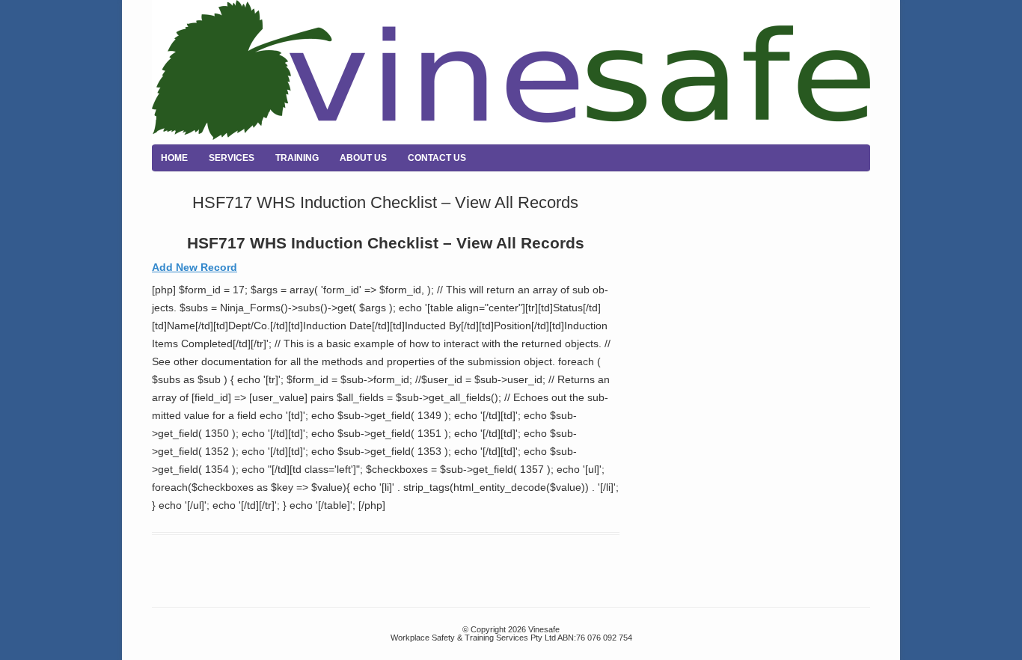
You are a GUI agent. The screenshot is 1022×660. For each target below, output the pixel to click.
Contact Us (437, 158)
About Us (363, 158)
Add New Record (194, 267)
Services (231, 158)
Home (174, 158)
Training (297, 158)
